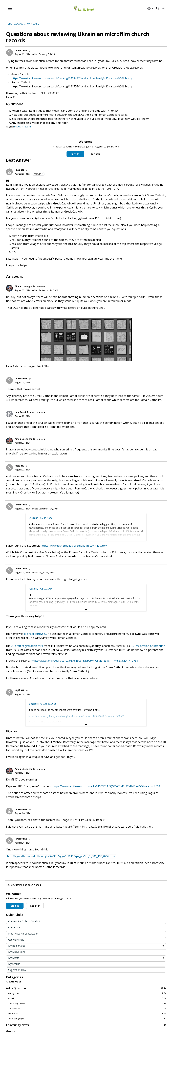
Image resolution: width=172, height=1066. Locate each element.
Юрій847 (19, 170)
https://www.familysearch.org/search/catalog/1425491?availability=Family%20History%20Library (71, 78)
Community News (86, 1025)
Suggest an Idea (17, 970)
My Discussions (16, 951)
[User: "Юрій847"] (9, 171)
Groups (11, 1031)
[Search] (158, 8)
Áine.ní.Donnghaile (25, 286)
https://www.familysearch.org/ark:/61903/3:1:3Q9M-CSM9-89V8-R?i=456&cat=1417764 (84, 660)
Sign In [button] (75, 154)
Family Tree (87, 993)
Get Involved (87, 1008)
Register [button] (95, 154)
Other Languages (87, 1018)
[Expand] (86, 539)
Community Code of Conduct (24, 921)
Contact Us (14, 927)
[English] (84, 8)
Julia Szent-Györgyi (25, 412)
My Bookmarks (86, 945)
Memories (87, 1013)
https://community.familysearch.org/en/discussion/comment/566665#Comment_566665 (76, 716)
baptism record (22, 126)
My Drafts (86, 957)
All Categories (13, 981)
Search (87, 998)
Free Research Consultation (23, 933)
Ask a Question (86, 988)
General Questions (87, 1003)
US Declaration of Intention (148, 646)
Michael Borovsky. (35, 634)
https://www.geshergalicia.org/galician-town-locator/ (73, 545)
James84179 (21, 50)
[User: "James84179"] (9, 52)
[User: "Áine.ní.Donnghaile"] (9, 288)
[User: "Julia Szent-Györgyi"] (9, 414)
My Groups (14, 963)
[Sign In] (164, 8)
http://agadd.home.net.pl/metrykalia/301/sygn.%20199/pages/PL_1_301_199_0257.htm (61, 856)
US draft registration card (27, 646)
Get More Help (16, 939)
